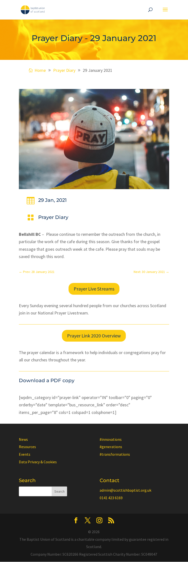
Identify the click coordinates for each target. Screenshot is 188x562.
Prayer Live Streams (94, 289)
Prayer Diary (53, 217)
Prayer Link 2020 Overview (94, 336)
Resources (27, 446)
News (23, 439)
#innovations (111, 439)
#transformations (115, 454)
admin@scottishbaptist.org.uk (125, 490)
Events (24, 454)
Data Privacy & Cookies (38, 461)
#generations (111, 446)
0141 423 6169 (111, 497)
